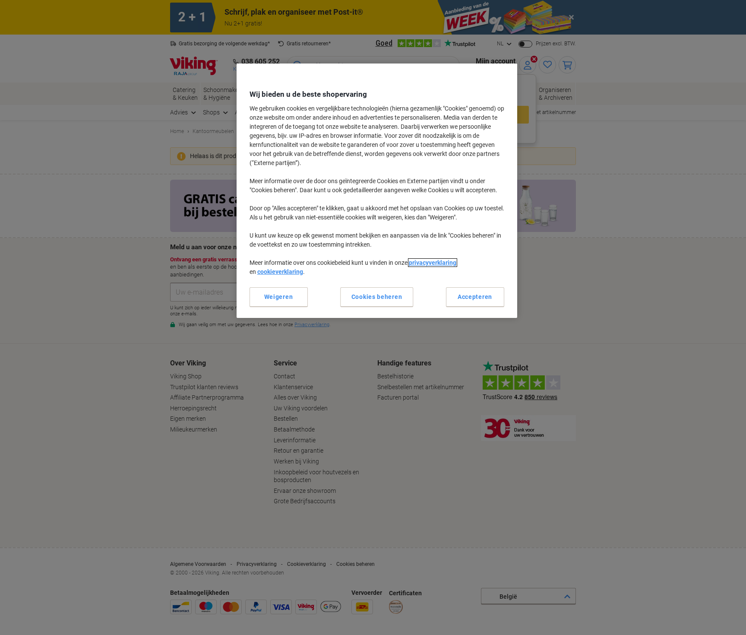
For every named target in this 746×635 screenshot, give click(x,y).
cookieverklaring (280, 271)
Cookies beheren (376, 296)
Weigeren (278, 296)
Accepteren (475, 296)
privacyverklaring (432, 262)
